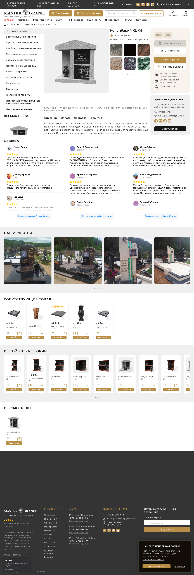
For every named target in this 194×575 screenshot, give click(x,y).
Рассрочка (49, 531)
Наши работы (51, 527)
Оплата (65, 118)
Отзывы (127, 4)
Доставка (80, 118)
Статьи (47, 538)
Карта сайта (39, 572)
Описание (51, 118)
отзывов (18, 523)
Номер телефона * (153, 518)
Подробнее (8, 569)
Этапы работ (50, 546)
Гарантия (96, 118)
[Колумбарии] (24, 31)
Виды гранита (51, 542)
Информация (50, 519)
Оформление (50, 523)
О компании (50, 515)
